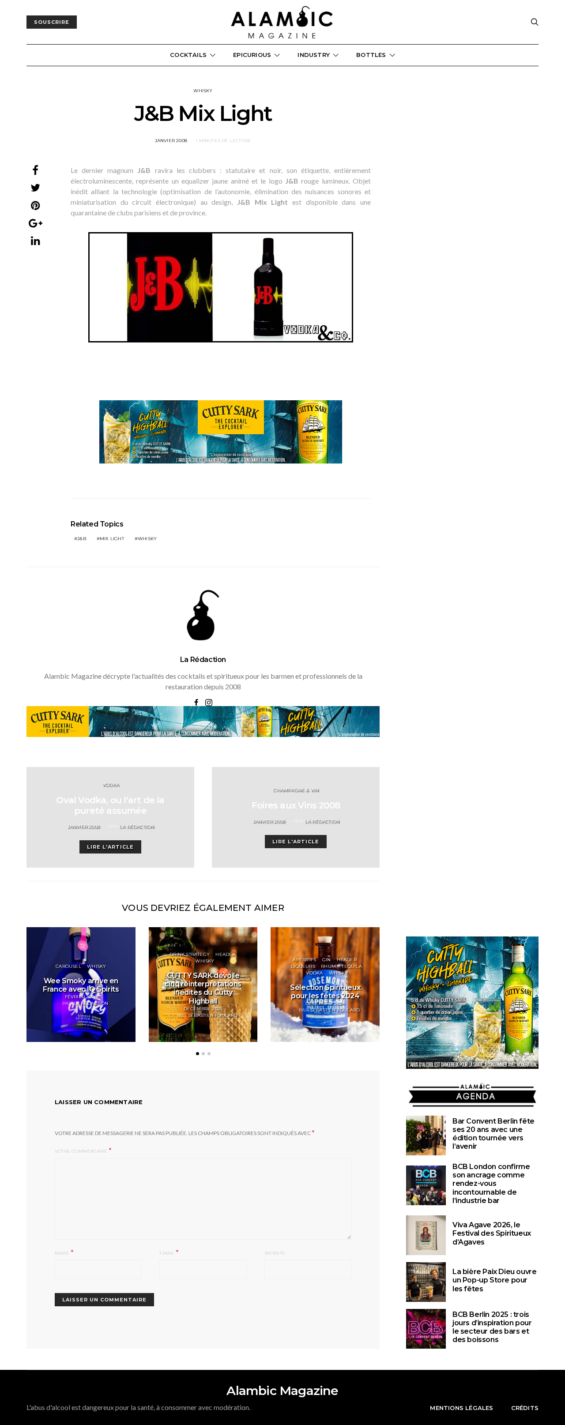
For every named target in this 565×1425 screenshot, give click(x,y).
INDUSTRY (314, 54)
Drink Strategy (190, 954)
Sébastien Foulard (212, 1015)
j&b (81, 538)
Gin (326, 960)
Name (62, 1253)
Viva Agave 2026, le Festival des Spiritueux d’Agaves (491, 1233)
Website (274, 1253)
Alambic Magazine (282, 1390)
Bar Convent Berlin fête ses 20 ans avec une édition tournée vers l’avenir (493, 1134)
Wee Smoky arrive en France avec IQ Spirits (81, 985)
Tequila (352, 966)
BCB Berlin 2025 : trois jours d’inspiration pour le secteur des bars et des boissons (491, 1327)
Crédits (525, 1407)
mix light (112, 538)
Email (166, 1253)
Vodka (110, 784)
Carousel (68, 966)
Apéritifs (304, 960)
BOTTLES (371, 54)
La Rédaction (203, 659)
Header (225, 954)
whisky (147, 538)
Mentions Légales (461, 1407)
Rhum (328, 966)
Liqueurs (303, 966)
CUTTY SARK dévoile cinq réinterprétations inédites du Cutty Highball (203, 988)
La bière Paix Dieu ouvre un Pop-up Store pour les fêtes (494, 1280)
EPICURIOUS (252, 54)
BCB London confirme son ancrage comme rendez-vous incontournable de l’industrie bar (491, 1183)
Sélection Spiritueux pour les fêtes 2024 (325, 991)
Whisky (202, 91)
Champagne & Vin (295, 790)
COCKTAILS (188, 54)
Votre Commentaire (81, 1151)
